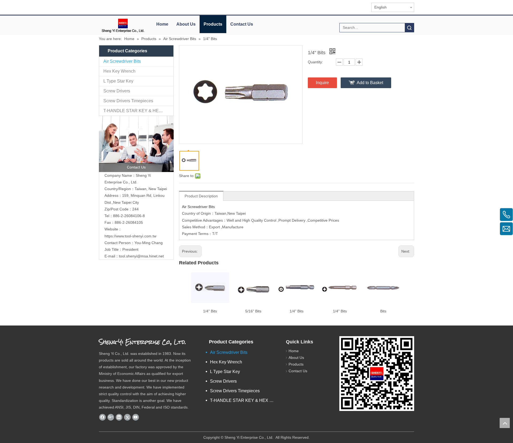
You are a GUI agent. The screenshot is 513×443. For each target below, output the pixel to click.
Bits (383, 311)
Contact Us (241, 24)
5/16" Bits (253, 311)
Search (409, 27)
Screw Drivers (116, 91)
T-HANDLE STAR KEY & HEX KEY (137, 110)
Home (162, 24)
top (505, 423)
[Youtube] (135, 417)
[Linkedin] (119, 417)
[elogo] (123, 25)
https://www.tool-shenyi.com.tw (130, 236)
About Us (186, 24)
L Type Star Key (118, 81)
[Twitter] (127, 417)
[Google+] (110, 417)
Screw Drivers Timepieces (128, 101)
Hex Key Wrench (119, 71)
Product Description (201, 196)
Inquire (322, 82)
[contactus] (136, 144)
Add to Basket (370, 82)
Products (213, 24)
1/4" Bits (210, 311)
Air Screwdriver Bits (122, 61)
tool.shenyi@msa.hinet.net (141, 256)
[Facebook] (102, 417)
